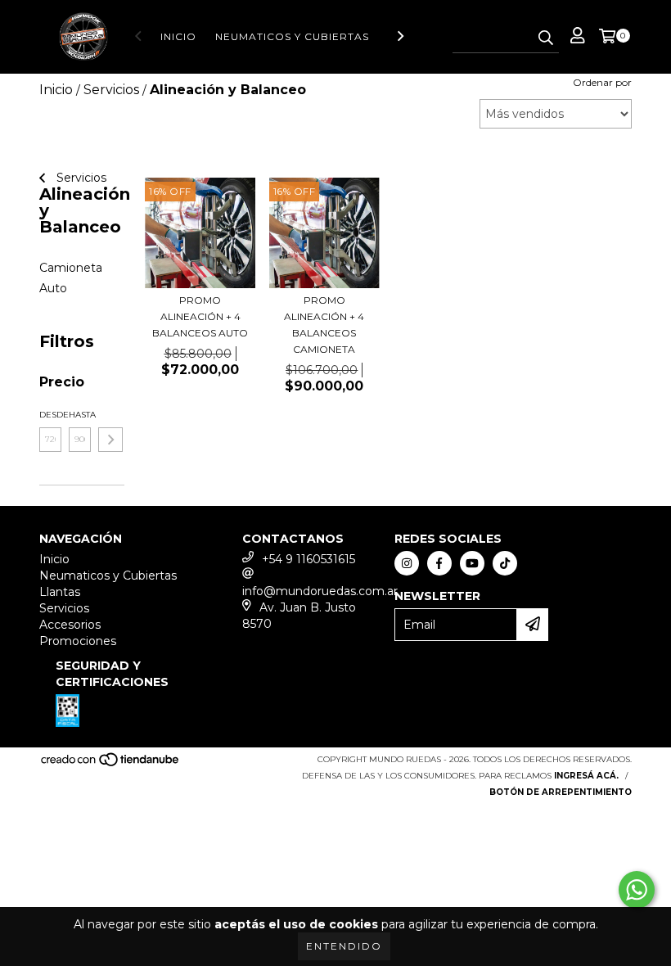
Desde (50, 414)
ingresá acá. (586, 775)
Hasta (80, 414)
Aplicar (110, 439)
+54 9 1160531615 (308, 559)
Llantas (59, 592)
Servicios (79, 177)
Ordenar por (602, 82)
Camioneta (70, 267)
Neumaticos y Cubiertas (292, 36)
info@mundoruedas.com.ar (320, 591)
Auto (53, 288)
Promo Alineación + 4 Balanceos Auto (200, 316)
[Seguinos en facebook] (439, 563)
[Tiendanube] (110, 764)
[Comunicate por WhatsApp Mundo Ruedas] (637, 890)
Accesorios (70, 624)
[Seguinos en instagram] (406, 563)
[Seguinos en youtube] (472, 563)
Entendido (344, 946)
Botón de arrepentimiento (560, 792)
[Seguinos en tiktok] (505, 563)
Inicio (178, 36)
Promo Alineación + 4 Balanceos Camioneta (324, 324)
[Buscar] (546, 38)
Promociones (77, 641)
